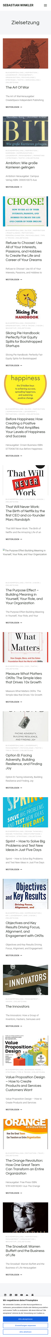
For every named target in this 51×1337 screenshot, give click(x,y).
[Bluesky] (27, 1295)
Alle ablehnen (26, 1332)
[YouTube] (21, 1295)
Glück (28, 230)
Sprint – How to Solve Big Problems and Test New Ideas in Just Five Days (25, 845)
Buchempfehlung (14, 72)
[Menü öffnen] (45, 5)
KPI (7, 915)
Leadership (11, 75)
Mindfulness (13, 233)
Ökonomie (30, 323)
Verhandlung (32, 80)
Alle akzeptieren (25, 1319)
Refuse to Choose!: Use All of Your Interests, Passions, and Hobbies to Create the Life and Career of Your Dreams (24, 251)
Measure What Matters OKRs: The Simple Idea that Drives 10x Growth (24, 678)
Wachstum (11, 328)
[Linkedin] (5, 1295)
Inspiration (31, 72)
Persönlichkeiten (15, 235)
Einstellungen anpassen (25, 1325)
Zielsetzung (12, 82)
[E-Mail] (16, 1295)
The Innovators (17, 1006)
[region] (25, 1316)
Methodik (10, 836)
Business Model (33, 1070)
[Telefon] (10, 1295)
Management (25, 75)
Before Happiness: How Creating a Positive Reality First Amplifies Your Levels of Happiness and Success (25, 427)
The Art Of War (17, 87)
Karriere (10, 153)
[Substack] (32, 1295)
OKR (27, 666)
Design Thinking (33, 831)
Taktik (20, 80)
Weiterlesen (14, 107)
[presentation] (25, 53)
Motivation (27, 233)
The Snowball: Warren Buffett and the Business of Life (25, 1251)
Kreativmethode (32, 834)
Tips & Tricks (28, 326)
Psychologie (28, 77)
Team (40, 1153)
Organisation (13, 77)
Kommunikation (24, 153)
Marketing (39, 155)
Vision (39, 326)
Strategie (11, 80)
